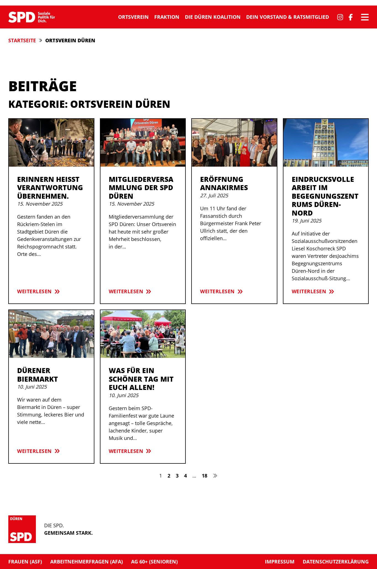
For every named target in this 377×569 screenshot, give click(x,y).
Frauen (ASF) (25, 561)
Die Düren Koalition (213, 17)
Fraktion (166, 17)
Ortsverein (133, 17)
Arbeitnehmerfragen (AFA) (86, 561)
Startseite (22, 40)
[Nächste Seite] (215, 475)
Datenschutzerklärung (336, 561)
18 (204, 475)
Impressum (279, 561)
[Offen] (365, 17)
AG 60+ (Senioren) (154, 561)
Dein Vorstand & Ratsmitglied (287, 17)
